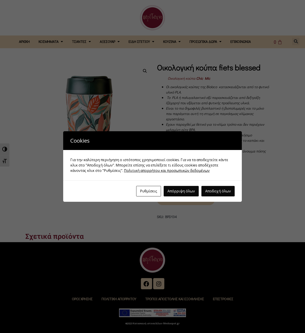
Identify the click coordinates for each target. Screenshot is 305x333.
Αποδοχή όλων (218, 191)
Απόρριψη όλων (181, 191)
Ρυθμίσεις (148, 191)
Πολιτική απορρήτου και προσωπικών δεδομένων (167, 170)
